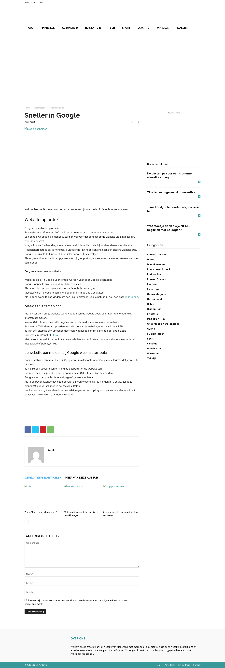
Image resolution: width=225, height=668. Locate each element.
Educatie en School (158, 269)
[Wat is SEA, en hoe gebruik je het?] (42, 497)
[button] (196, 14)
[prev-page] (27, 522)
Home (27, 107)
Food (30, 28)
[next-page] (32, 522)
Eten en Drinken (156, 279)
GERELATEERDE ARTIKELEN (43, 477)
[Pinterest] (43, 429)
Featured (152, 284)
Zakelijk (182, 28)
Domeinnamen (156, 264)
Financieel (48, 28)
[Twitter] (35, 429)
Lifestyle (152, 314)
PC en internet (155, 333)
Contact (41, 2)
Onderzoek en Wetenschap (163, 324)
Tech (111, 28)
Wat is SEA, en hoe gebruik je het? (41, 512)
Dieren (151, 259)
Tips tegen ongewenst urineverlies (171, 192)
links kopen (131, 296)
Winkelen (162, 28)
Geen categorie (156, 294)
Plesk (55, 335)
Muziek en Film (156, 319)
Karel (32, 122)
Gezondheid (70, 28)
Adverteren (30, 2)
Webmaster (39, 107)
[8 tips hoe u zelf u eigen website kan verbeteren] (121, 497)
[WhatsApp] (50, 429)
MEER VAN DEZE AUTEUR (81, 477)
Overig (151, 328)
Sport (126, 28)
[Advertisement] (112, 59)
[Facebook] (28, 429)
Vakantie (143, 28)
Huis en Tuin (93, 28)
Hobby (151, 304)
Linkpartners (184, 665)
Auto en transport (157, 254)
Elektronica (154, 274)
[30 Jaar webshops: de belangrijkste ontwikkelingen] (82, 497)
